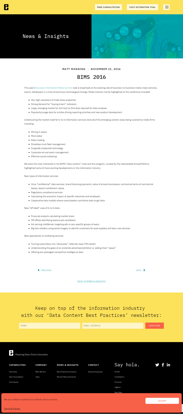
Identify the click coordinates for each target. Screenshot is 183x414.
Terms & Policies (12, 408)
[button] (86, 262)
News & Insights (68, 365)
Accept (162, 401)
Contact (93, 365)
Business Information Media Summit (54, 87)
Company (41, 365)
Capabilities (17, 365)
